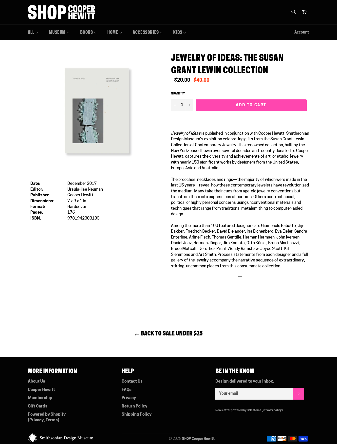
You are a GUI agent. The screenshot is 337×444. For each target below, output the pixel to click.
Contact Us (132, 381)
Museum (57, 32)
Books (87, 32)
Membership (40, 398)
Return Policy (134, 406)
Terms (52, 420)
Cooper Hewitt (41, 390)
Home (113, 32)
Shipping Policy (136, 414)
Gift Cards (37, 406)
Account (301, 33)
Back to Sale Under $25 (171, 333)
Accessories (146, 32)
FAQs (126, 390)
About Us (36, 381)
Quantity (178, 93)
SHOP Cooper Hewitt (198, 439)
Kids (178, 32)
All (31, 32)
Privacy (36, 420)
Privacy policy (272, 410)
